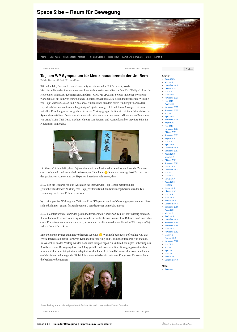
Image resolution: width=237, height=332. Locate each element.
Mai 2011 (169, 247)
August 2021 (170, 122)
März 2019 (169, 156)
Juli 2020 (168, 141)
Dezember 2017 (171, 169)
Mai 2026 (169, 82)
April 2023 (169, 103)
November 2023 (171, 97)
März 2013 (169, 228)
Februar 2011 (170, 256)
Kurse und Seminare (132, 56)
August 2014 (170, 209)
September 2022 (171, 110)
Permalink (123, 305)
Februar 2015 (170, 200)
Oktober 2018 (170, 160)
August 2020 (170, 138)
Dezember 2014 (171, 203)
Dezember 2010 (171, 259)
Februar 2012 (170, 237)
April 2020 (169, 144)
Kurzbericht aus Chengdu (138, 68)
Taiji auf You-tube (49, 68)
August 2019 (170, 153)
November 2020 (171, 128)
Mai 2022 (169, 113)
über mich (55, 56)
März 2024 (169, 94)
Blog (148, 56)
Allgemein (71, 305)
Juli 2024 (168, 91)
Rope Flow (113, 56)
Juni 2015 (169, 194)
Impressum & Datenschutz (96, 324)
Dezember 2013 (171, 219)
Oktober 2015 (170, 191)
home (43, 56)
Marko (77, 79)
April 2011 (169, 250)
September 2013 (171, 225)
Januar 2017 (170, 178)
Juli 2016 (168, 184)
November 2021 (171, 119)
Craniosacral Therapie (74, 56)
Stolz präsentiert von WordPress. (179, 323)
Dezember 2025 (171, 85)
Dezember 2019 (171, 147)
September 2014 (171, 206)
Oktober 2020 (170, 132)
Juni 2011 (169, 244)
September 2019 (171, 150)
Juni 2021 (169, 125)
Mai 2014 (169, 213)
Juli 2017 (168, 172)
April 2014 (169, 216)
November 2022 (171, 107)
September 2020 (171, 135)
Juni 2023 (169, 100)
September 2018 (171, 163)
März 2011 (169, 253)
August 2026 (170, 79)
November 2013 (171, 222)
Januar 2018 (170, 166)
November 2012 (171, 231)
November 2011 (171, 241)
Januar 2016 (170, 188)
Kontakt (158, 56)
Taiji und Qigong (96, 56)
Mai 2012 (169, 234)
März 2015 (169, 197)
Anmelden (169, 269)
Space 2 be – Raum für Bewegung (78, 11)
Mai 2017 (169, 175)
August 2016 (170, 181)
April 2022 (169, 116)
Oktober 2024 (170, 88)
